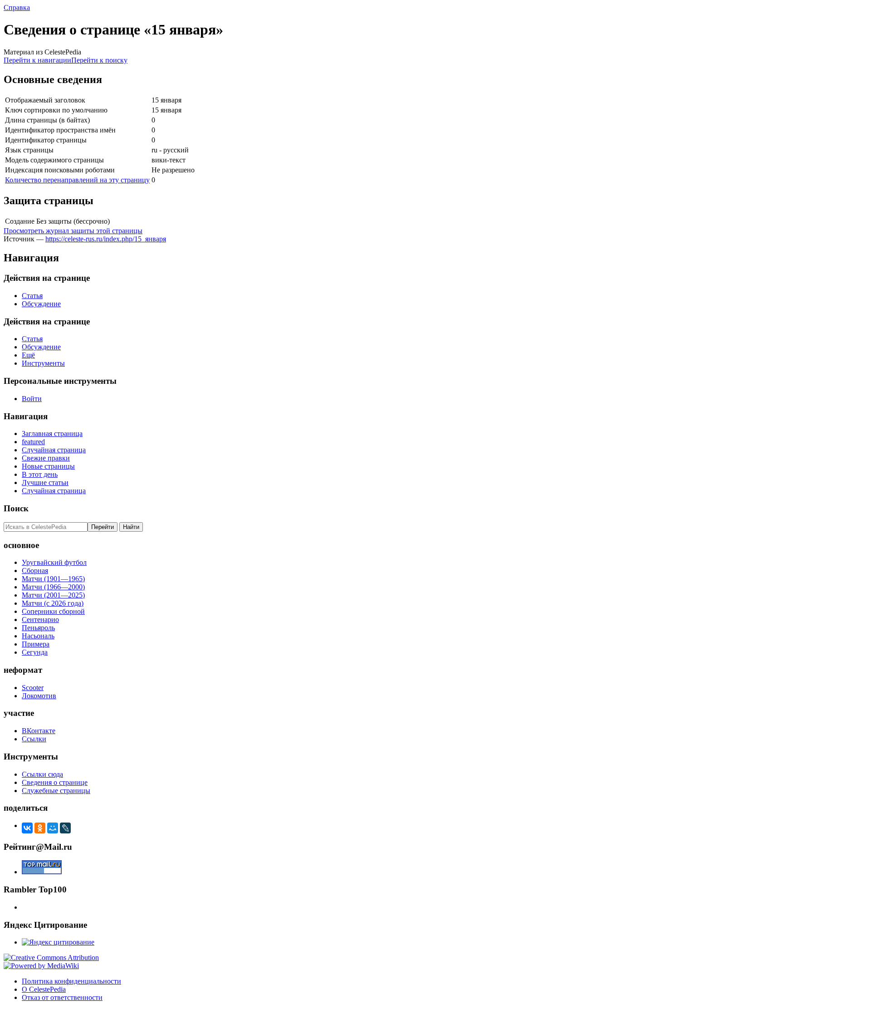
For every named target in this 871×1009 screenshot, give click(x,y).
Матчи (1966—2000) (53, 587)
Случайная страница (54, 450)
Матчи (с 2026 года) (52, 603)
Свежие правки (46, 458)
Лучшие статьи (45, 482)
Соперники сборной (53, 611)
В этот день (40, 474)
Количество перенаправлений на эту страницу (77, 180)
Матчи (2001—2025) (53, 595)
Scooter (33, 687)
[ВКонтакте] (27, 828)
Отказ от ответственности (62, 997)
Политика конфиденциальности (71, 981)
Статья (32, 295)
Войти (32, 398)
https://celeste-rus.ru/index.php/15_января (105, 239)
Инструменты (43, 363)
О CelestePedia (44, 989)
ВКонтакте (38, 731)
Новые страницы (48, 466)
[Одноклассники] (39, 828)
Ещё (28, 355)
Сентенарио (40, 619)
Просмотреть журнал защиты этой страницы (73, 231)
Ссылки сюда (42, 774)
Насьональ (38, 636)
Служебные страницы (56, 790)
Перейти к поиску (99, 60)
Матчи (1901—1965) (53, 579)
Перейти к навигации (37, 60)
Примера (35, 644)
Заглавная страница (52, 433)
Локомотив (39, 696)
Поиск (16, 508)
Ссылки (34, 739)
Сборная (35, 570)
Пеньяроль (38, 628)
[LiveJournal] (65, 828)
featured (33, 442)
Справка (17, 7)
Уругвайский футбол (54, 562)
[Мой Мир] (52, 828)
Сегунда (35, 652)
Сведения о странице (55, 782)
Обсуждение (41, 304)
